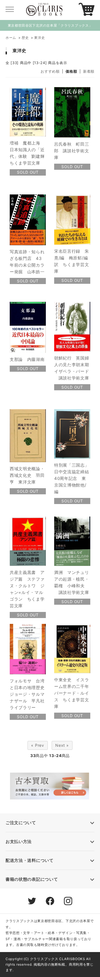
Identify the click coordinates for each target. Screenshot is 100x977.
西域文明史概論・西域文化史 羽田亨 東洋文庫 (27, 475)
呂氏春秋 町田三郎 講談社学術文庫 (71, 150)
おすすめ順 (50, 71)
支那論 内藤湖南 (27, 359)
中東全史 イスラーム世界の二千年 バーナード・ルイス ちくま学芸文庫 (73, 693)
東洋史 (39, 38)
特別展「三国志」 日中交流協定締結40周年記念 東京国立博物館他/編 (73, 478)
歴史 (25, 38)
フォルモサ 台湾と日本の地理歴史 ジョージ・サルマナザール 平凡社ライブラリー (29, 694)
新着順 (88, 71)
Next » (62, 745)
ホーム (11, 38)
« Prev (37, 745)
